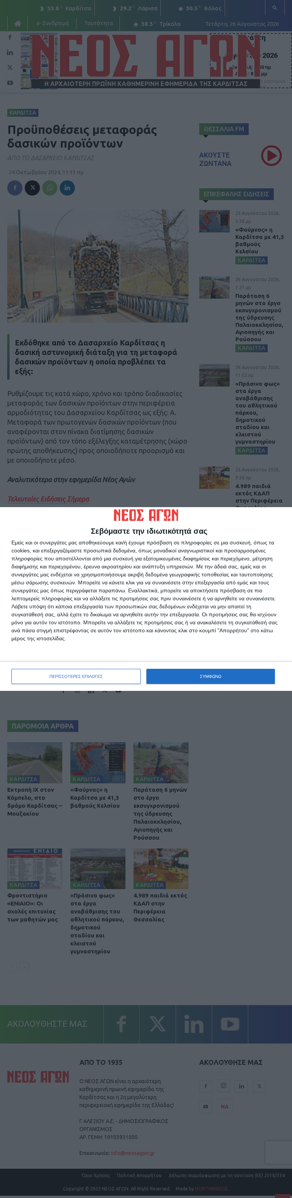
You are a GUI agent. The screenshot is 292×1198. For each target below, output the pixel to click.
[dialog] (146, 599)
